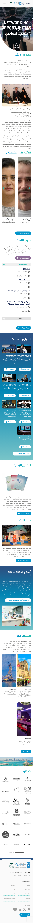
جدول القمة (27, 894)
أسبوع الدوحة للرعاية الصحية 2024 (9, 899)
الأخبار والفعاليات (11, 894)
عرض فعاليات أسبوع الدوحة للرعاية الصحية (19, 600)
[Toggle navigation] (4, 3)
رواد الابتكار (13, 889)
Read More (26, 369)
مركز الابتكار (28, 898)
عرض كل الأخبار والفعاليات (23, 454)
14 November (24, 318)
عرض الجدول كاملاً (24, 328)
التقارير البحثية (27, 889)
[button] (4, 188)
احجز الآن (27, 751)
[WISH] (19, 3)
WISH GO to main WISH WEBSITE (18, 872)
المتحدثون (28, 885)
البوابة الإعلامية (25, 915)
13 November (24, 264)
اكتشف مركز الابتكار (24, 560)
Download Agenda (24, 258)
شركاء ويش (12, 885)
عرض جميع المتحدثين (24, 233)
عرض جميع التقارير (25, 513)
